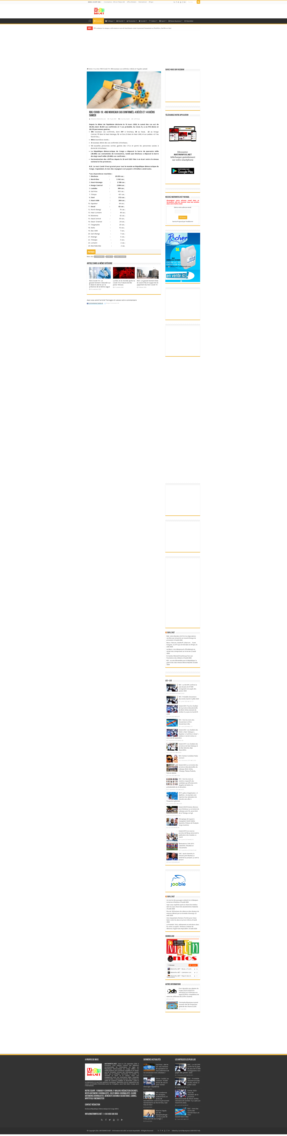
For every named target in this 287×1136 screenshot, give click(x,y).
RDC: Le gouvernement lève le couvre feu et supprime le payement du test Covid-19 (147, 283)
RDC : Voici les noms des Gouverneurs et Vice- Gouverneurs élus (186, 722)
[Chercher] (198, 2)
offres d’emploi (131, 2)
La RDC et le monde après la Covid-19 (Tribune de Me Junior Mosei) (124, 283)
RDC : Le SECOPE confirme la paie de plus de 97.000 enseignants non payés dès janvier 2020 (187, 1069)
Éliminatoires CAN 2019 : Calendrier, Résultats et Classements (186, 846)
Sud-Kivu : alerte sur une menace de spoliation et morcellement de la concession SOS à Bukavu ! (156, 1069)
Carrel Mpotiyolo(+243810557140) (189, 1131)
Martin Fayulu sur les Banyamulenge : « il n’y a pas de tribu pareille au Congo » (118, 28)
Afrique (151, 2)
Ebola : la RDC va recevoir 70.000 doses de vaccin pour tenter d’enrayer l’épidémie (156, 1083)
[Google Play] (185, 2)
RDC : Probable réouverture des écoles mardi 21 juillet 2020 (193, 1082)
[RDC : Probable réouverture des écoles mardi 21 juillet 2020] (172, 699)
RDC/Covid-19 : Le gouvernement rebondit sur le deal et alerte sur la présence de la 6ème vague (100, 284)
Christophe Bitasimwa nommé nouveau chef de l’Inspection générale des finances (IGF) (188, 1004)
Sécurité (120, 21)
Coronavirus (99, 256)
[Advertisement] (172, 11)
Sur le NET (171, 897)
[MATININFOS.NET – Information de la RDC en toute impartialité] (99, 10)
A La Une (99, 21)
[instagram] (183, 2)
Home (90, 69)
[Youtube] (181, 2)
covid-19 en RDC (120, 256)
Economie (132, 21)
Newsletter (189, 21)
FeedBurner (189, 221)
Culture (153, 21)
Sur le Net (171, 633)
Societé (143, 21)
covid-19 (109, 256)
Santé (127, 119)
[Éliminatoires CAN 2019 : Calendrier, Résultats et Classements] (172, 846)
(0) (112, 303)
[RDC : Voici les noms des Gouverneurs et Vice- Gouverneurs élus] (172, 723)
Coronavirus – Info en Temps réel (114, 2)
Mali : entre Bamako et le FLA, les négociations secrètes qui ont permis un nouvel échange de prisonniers (181, 638)
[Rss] (174, 2)
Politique (110, 21)
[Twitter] (178, 2)
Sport (163, 21)
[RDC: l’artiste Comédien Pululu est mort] (172, 759)
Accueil (90, 20)
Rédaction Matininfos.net (98, 119)
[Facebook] (176, 2)
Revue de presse (175, 21)
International (142, 2)
